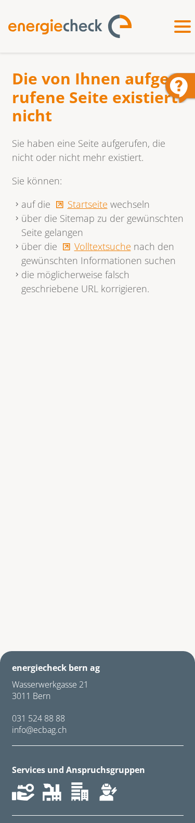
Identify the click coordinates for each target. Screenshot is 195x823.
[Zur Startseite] (70, 26)
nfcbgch (40, 729)
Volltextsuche (102, 246)
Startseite (88, 204)
